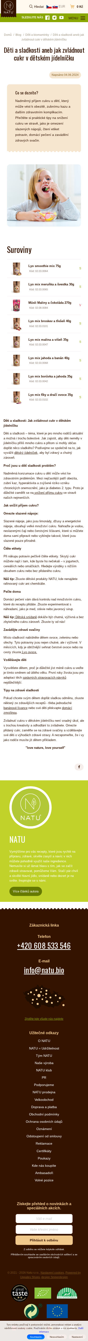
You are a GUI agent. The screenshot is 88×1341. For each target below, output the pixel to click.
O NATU (44, 1041)
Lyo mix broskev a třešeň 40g (49, 321)
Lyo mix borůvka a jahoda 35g (50, 376)
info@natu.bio (44, 969)
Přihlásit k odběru (44, 1240)
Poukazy (44, 1158)
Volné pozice (44, 1180)
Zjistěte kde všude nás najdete (44, 1019)
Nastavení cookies (52, 1272)
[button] (79, 767)
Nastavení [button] (77, 1337)
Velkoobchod (44, 1100)
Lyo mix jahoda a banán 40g (48, 358)
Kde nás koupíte (44, 1165)
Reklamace (44, 1143)
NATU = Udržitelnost (44, 1048)
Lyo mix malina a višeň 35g (48, 339)
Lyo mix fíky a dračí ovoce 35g (50, 395)
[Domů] (8, 7)
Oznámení (44, 1129)
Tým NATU (44, 1055)
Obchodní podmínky (44, 1114)
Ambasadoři (44, 1173)
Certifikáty (44, 1151)
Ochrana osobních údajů (44, 1121)
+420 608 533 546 (44, 945)
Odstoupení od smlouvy (44, 1136)
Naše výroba (44, 1063)
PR (44, 1077)
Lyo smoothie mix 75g (44, 266)
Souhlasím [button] (36, 1337)
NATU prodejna (44, 1092)
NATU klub (44, 1070)
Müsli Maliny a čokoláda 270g (49, 302)
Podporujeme (44, 1085)
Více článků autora (25, 891)
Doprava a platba (44, 1107)
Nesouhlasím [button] (57, 1337)
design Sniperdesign (54, 1277)
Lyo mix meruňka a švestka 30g (51, 284)
